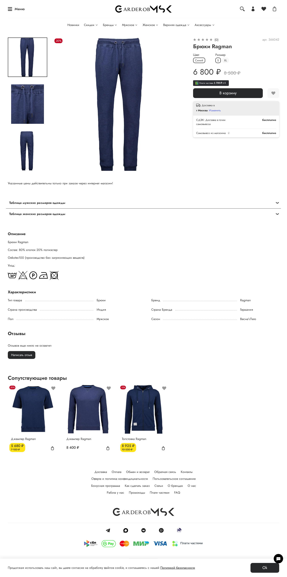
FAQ (177, 492)
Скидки (89, 25)
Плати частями (159, 492)
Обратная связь (165, 472)
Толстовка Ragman (134, 439)
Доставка (100, 472)
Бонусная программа (105, 485)
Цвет (196, 55)
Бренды (108, 25)
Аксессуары (203, 25)
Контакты (187, 472)
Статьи (158, 485)
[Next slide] (179, 104)
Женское (149, 25)
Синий (199, 60)
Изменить (215, 110)
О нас (192, 485)
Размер (220, 55)
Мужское (128, 25)
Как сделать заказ (137, 485)
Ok (264, 568)
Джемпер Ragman (23, 439)
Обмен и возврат (138, 472)
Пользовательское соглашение (174, 478)
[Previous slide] (61, 104)
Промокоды (137, 492)
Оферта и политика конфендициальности (119, 478)
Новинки (73, 25)
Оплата (116, 472)
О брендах (175, 485)
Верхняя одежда (174, 25)
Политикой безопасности (177, 567)
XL (225, 60)
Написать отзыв (21, 355)
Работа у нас (115, 492)
